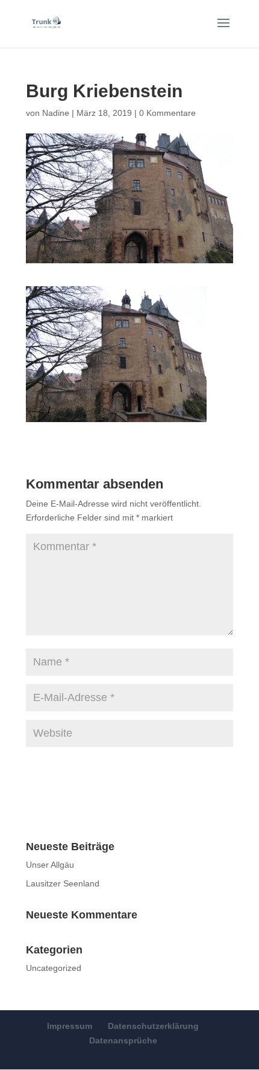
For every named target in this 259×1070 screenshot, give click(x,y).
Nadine (55, 113)
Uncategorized (53, 968)
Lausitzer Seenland (62, 883)
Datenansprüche (123, 1040)
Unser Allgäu (50, 865)
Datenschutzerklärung (153, 1026)
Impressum (69, 1026)
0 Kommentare (167, 113)
